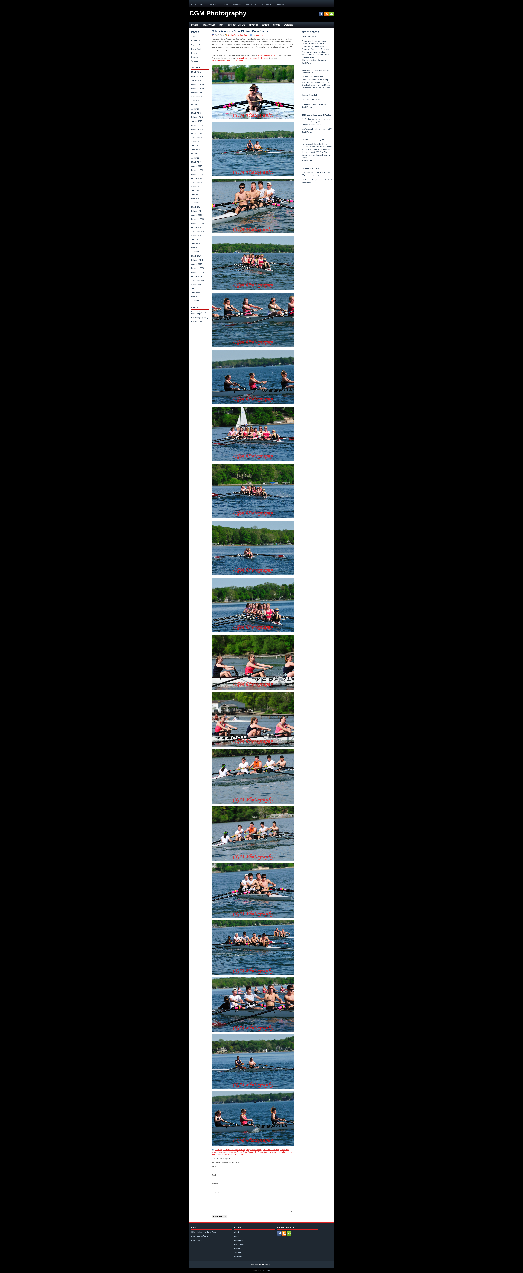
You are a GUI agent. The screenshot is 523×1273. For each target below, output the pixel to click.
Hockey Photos (309, 37)
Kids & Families (208, 25)
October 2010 (196, 227)
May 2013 (195, 105)
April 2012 (195, 158)
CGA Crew (218, 1150)
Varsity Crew (238, 1155)
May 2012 (195, 154)
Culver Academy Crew (271, 1150)
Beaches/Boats (233, 35)
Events (194, 25)
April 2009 (195, 301)
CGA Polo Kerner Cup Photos (315, 140)
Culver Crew (284, 1150)
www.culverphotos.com (267, 55)
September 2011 (197, 182)
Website (215, 1184)
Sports (276, 25)
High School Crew (260, 1152)
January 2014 (196, 80)
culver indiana (217, 1152)
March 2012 (196, 162)
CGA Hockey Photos (311, 168)
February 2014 (197, 76)
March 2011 (195, 207)
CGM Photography (218, 13)
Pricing (225, 4)
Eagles (239, 1152)
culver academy (256, 1150)
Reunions (253, 25)
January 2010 (196, 264)
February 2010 (197, 260)
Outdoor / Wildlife (236, 25)
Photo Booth (265, 4)
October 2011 (196, 178)
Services (213, 4)
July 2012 (195, 146)
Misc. (221, 25)
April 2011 (195, 203)
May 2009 (195, 297)
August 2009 (196, 285)
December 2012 (197, 125)
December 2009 (197, 268)
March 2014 (196, 72)
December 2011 (197, 170)
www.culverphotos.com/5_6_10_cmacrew (228, 61)
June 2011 (195, 195)
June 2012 (195, 150)
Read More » (307, 63)
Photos (224, 1155)
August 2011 (196, 187)
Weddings (288, 25)
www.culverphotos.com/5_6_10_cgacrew (253, 58)
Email (214, 1175)
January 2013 (196, 121)
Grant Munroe (248, 1152)
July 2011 (195, 191)
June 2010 (195, 244)
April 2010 (195, 252)
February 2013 (197, 117)
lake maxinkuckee (275, 1152)
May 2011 (195, 199)
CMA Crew (241, 1150)
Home (193, 4)
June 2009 (195, 293)
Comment (215, 1193)
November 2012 (197, 129)
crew (247, 1150)
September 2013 (197, 97)
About (203, 4)
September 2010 (197, 231)
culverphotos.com (229, 1152)
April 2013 (195, 109)
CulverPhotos (196, 322)
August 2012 (196, 142)
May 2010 (195, 248)
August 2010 (196, 236)
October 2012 (196, 133)
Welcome (280, 4)
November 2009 (197, 272)
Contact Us (251, 4)
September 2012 (197, 138)
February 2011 (197, 211)
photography (216, 1155)
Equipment (237, 4)
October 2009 (196, 276)
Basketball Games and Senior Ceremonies (315, 72)
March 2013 (196, 113)
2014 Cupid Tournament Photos (316, 115)
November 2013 (197, 89)
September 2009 (197, 280)
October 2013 (196, 93)
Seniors (265, 25)
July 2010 (195, 240)
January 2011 (196, 215)
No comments (258, 35)
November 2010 (197, 223)
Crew (241, 35)
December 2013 (197, 84)
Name (214, 1166)
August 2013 (196, 101)
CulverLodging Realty (199, 318)
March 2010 (196, 256)
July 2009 (195, 289)
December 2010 (197, 219)
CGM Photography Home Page (198, 313)
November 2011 (197, 174)
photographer (287, 1152)
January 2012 (196, 166)
